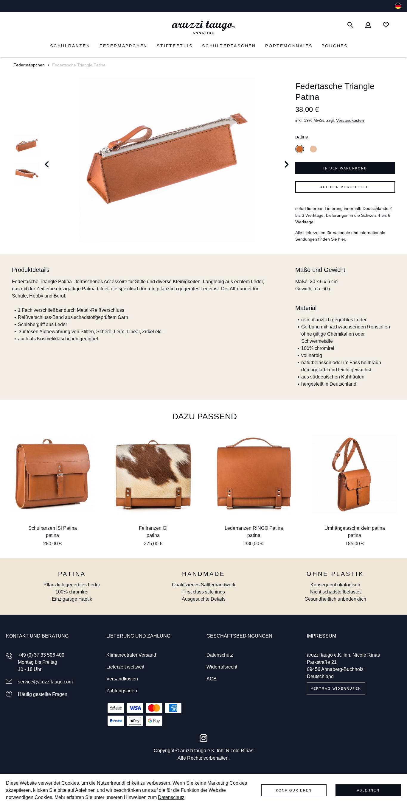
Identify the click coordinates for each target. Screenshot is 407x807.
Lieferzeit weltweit (125, 666)
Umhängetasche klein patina (354, 528)
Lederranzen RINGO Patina (254, 528)
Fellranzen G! (153, 528)
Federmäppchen (29, 65)
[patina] (299, 149)
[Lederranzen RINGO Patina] (253, 474)
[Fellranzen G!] (153, 474)
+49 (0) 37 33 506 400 (41, 655)
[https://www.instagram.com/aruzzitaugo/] (203, 738)
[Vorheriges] (47, 159)
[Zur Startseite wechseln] (203, 27)
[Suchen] (350, 25)
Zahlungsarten (121, 690)
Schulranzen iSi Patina (52, 528)
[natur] (313, 149)
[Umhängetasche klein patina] (354, 474)
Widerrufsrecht (221, 666)
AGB (211, 678)
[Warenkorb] (398, 25)
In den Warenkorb (345, 168)
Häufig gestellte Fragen (42, 694)
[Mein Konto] (368, 25)
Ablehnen (368, 790)
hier (341, 239)
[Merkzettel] (386, 25)
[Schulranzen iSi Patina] (52, 474)
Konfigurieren (294, 790)
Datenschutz (219, 655)
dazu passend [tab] (204, 416)
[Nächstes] (287, 159)
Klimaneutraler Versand (131, 655)
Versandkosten (350, 120)
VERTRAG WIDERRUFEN (336, 688)
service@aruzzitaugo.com (45, 681)
